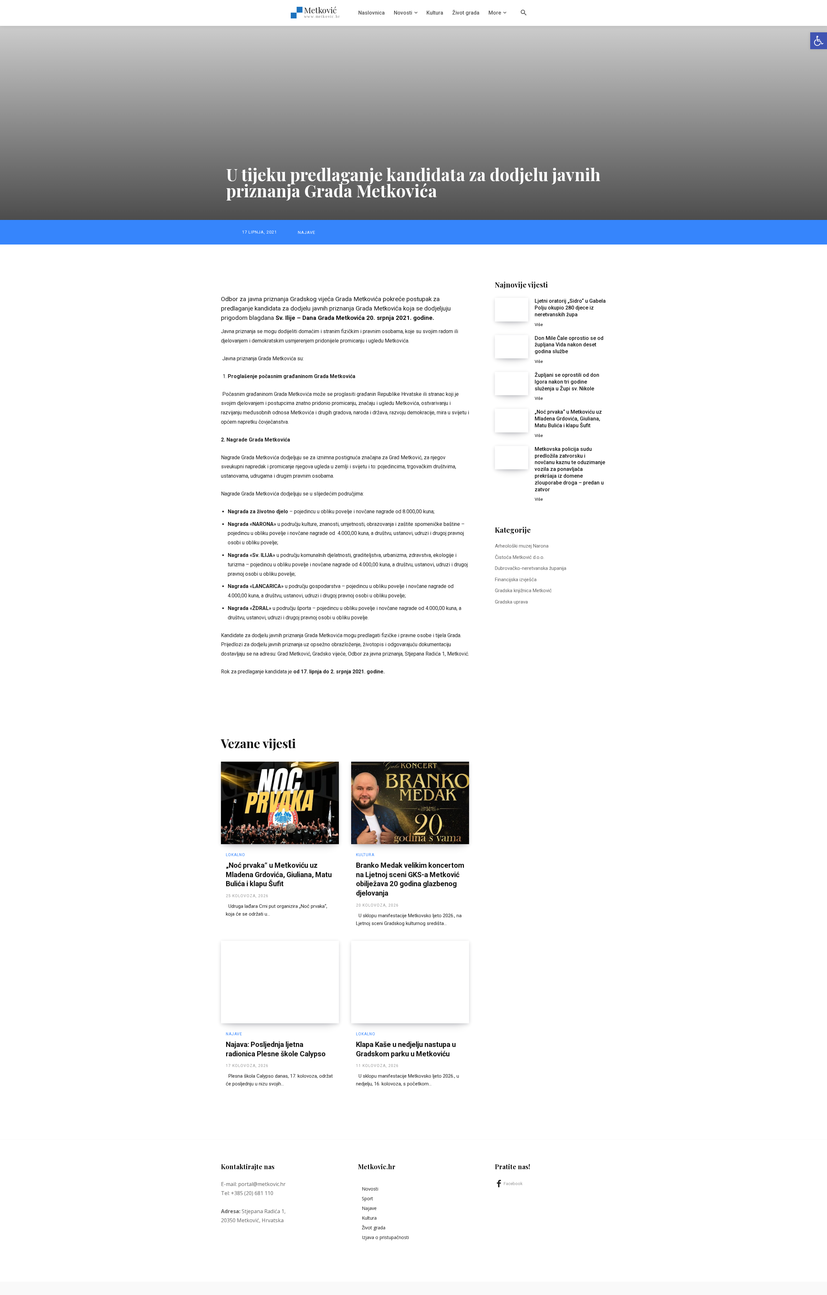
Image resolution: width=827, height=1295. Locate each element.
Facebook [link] (513, 1183)
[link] (818, 40)
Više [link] (539, 324)
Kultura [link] (365, 855)
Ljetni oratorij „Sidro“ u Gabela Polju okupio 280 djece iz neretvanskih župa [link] (570, 308)
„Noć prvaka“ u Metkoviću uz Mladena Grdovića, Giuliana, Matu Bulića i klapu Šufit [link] (279, 874)
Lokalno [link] (235, 855)
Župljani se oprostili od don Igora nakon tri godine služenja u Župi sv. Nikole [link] (567, 382)
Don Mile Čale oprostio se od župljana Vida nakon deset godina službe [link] (569, 345)
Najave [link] (306, 232)
